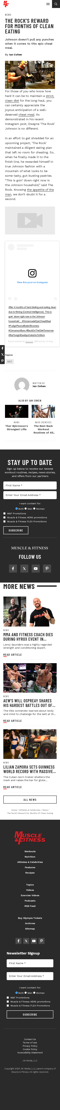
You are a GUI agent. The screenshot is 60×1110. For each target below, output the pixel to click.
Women (40, 508)
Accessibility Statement (30, 1052)
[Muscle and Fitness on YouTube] (36, 569)
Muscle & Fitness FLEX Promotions (26, 521)
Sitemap (30, 928)
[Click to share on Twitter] (2, 354)
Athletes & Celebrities (30, 862)
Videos (30, 890)
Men (30, 508)
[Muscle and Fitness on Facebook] (13, 569)
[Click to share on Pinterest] (2, 361)
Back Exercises (43, 422)
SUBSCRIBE (16, 530)
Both (21, 508)
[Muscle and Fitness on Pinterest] (47, 569)
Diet (10, 361)
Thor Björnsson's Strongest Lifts (16, 427)
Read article (12, 654)
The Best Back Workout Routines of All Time (43, 431)
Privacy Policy (30, 1046)
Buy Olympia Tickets (30, 918)
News (8, 14)
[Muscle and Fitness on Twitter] (24, 569)
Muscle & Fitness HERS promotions (27, 517)
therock (29, 341)
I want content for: (30, 503)
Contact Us (30, 1039)
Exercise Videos (30, 895)
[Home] (6, 6)
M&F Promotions (16, 513)
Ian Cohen (15, 54)
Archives (30, 923)
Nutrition (30, 856)
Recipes (29, 872)
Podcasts (30, 900)
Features (30, 867)
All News (30, 799)
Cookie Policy (30, 1049)
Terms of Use (30, 1042)
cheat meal (26, 114)
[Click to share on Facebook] (2, 348)
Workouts (30, 851)
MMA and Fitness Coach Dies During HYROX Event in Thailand (28, 639)
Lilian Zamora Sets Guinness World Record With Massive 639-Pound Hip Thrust (29, 771)
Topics (30, 884)
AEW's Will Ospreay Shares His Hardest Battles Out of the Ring (27, 705)
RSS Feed (30, 906)
